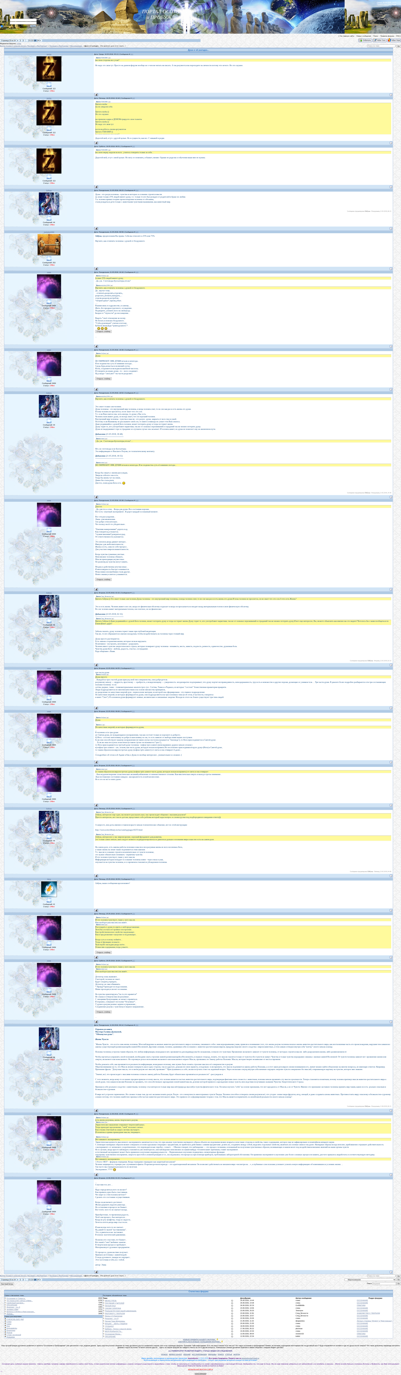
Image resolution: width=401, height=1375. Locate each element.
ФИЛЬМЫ (212, 1354)
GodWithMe (300, 1305)
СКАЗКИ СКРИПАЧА (113, 1308)
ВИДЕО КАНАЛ (175, 1354)
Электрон (299, 1310)
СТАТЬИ (228, 1354)
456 (133, 914)
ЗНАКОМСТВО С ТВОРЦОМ (368, 1313)
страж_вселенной (13, 1335)
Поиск (375, 36)
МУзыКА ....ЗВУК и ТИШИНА (116, 1324)
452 (133, 711)
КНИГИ (221, 1354)
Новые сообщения (363, 36)
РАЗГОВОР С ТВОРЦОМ (115, 1313)
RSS (398, 36)
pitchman (299, 1328)
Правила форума (387, 36)
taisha (49, 54)
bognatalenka (11, 1328)
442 (133, 98)
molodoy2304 (49, 232)
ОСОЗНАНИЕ (362, 1300)
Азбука (49, 190)
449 (137, 500)
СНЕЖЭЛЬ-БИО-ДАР (15, 1319)
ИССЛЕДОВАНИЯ (199, 1354)
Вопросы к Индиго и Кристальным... (21, 1312)
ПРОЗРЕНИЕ (12, 1305)
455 (133, 879)
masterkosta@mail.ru (250, 1358)
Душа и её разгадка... (92, 46)
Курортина (10, 1330)
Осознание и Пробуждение (59, 46)
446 (137, 272)
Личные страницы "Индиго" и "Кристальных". (375, 1321)
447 (137, 350)
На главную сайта (347, 36)
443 (133, 146)
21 (30, 40)
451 (133, 668)
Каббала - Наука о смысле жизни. (118, 1329)
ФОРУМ (236, 1354)
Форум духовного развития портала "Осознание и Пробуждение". (24, 46)
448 (137, 393)
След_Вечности (302, 1313)
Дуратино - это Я (13, 1307)
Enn (8, 1326)
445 (137, 232)
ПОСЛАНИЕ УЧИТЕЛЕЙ (114, 1303)
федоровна (300, 1321)
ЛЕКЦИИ (186, 1354)
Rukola (9, 1333)
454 (133, 808)
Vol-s (49, 879)
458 (136, 1025)
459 (136, 1114)
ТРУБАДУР (109, 1326)
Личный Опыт (110, 1306)
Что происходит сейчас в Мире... (20, 1301)
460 (133, 1178)
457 (133, 961)
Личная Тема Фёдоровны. (115, 1321)
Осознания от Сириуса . (16, 1298)
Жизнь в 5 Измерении (113, 1316)
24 (38, 40)
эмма (49, 272)
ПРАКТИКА (361, 1305)
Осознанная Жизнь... (113, 1334)
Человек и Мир (12, 1309)
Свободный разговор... (16, 1303)
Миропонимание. (76, 46)
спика (19, 43)
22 (32, 40)
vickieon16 (300, 1334)
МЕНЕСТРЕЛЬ (111, 1301)
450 (133, 593)
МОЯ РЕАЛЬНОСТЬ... (113, 1331)
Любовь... (10, 1314)
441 (131, 54)
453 (133, 765)
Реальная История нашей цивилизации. (121, 1311)
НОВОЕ (164, 1354)
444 (137, 190)
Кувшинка (10, 1337)
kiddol (298, 1336)
